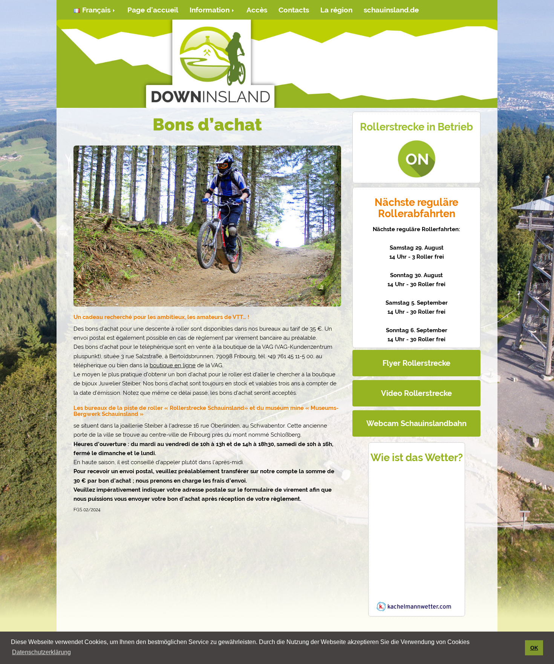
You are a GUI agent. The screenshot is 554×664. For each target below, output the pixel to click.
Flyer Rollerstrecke (416, 363)
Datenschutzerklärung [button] (41, 652)
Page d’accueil (152, 10)
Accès (256, 10)
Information (210, 10)
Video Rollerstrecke (416, 393)
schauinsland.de (391, 10)
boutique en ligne (173, 365)
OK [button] (534, 648)
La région (336, 10)
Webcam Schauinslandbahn (416, 423)
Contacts (294, 10)
